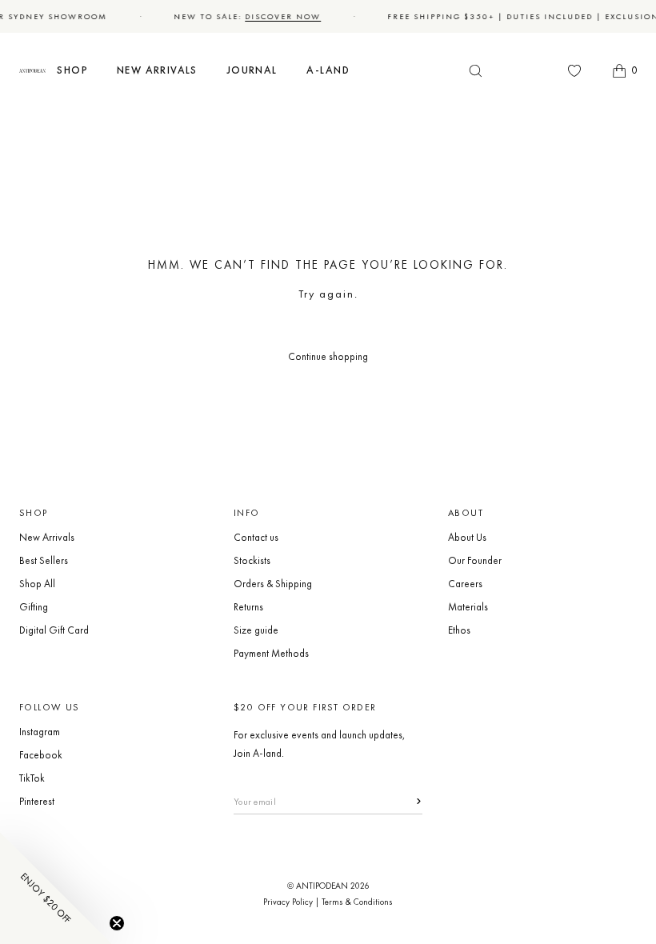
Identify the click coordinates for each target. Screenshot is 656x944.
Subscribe (409, 801)
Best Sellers (43, 560)
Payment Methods (271, 653)
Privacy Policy (288, 901)
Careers (465, 583)
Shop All (37, 583)
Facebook (40, 755)
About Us (467, 537)
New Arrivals (46, 537)
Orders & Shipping (273, 583)
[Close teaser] (117, 923)
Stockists (252, 560)
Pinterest (36, 801)
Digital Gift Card (54, 630)
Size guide (256, 630)
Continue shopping (328, 356)
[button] (72, 71)
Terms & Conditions (357, 901)
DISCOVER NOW (280, 16)
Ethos (459, 630)
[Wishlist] (574, 70)
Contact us (256, 537)
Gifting (33, 607)
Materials (468, 607)
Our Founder (475, 560)
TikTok (32, 778)
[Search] (475, 70)
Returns (248, 607)
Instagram (39, 731)
